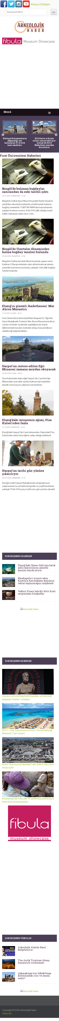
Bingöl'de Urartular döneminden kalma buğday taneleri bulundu (25, 250)
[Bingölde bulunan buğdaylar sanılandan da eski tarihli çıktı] (29, 171)
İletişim (46, 4)
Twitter (11, 3)
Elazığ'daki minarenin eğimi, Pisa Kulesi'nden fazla (27, 421)
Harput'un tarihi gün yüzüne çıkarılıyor (23, 472)
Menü (7, 112)
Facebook (3, 3)
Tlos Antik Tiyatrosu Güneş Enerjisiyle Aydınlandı (33, 961)
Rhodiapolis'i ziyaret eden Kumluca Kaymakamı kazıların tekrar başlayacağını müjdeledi (36, 581)
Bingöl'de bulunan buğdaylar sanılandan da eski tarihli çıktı (25, 190)
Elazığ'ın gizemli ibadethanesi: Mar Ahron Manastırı (28, 307)
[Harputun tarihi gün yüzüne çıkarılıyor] (29, 453)
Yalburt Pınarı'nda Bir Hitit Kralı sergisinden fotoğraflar (37, 592)
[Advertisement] (29, 78)
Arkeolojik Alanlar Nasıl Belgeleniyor (32, 948)
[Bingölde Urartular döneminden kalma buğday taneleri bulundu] (29, 231)
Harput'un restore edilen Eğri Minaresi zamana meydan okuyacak (29, 367)
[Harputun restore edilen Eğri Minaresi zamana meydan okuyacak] (29, 349)
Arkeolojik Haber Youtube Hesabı (26, 3)
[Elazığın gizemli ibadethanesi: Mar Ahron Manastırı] (29, 289)
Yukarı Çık (7, 1013)
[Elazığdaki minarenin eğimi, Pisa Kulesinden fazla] (29, 402)
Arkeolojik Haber (29, 1010)
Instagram (18, 3)
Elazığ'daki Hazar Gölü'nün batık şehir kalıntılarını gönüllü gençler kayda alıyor (36, 568)
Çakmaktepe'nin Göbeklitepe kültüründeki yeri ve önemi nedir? (34, 976)
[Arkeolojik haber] (29, 26)
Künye (35, 4)
